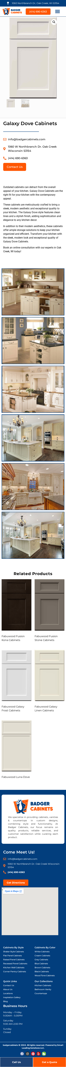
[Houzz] (44, 1054)
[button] (57, 11)
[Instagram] (27, 1054)
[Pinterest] (33, 1054)
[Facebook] (22, 1054)
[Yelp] (39, 1054)
